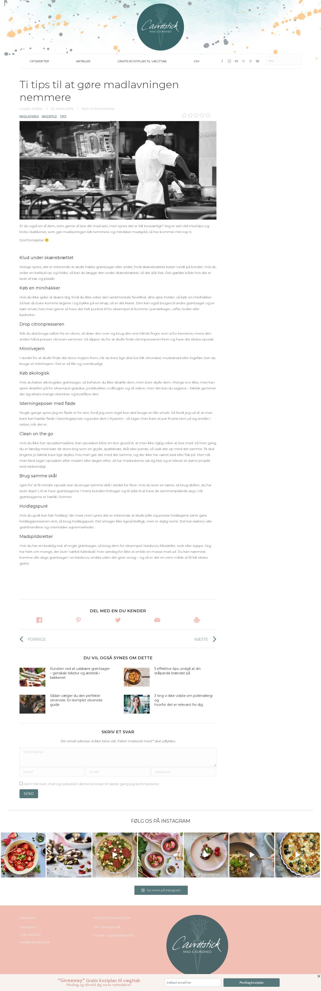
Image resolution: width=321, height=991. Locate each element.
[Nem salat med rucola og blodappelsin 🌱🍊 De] (114, 855)
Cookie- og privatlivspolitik (113, 935)
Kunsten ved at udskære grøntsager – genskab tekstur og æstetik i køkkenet (80, 673)
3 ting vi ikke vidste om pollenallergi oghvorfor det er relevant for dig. (183, 700)
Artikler (37, 109)
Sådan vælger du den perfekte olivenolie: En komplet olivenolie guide (76, 700)
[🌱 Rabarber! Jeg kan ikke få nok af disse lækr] (160, 855)
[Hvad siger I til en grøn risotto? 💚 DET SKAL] (251, 855)
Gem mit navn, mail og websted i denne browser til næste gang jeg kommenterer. (91, 784)
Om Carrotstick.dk (107, 927)
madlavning (29, 116)
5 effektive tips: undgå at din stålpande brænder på (177, 671)
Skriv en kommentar (98, 109)
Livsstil (25, 109)
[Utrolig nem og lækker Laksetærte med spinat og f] (297, 855)
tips (63, 116)
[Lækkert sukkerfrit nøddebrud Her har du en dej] (69, 855)
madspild (49, 116)
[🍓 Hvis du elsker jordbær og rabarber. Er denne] (206, 855)
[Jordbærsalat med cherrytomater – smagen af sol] (23, 855)
